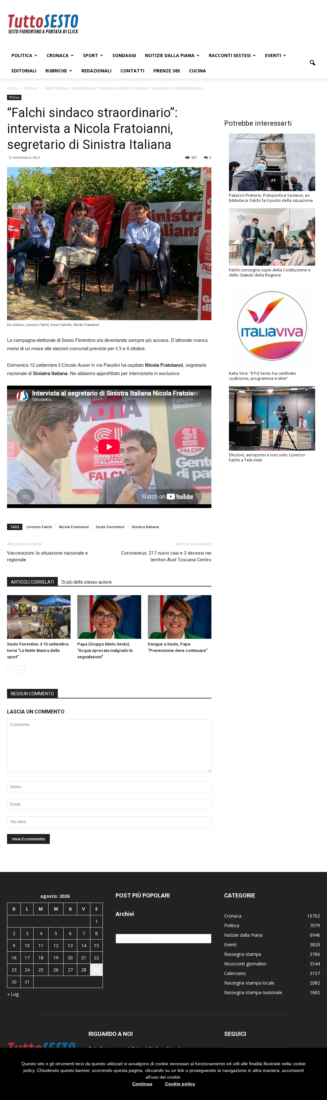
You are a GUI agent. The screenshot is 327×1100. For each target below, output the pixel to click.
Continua (142, 1083)
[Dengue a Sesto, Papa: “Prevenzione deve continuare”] (179, 617)
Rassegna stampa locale (249, 983)
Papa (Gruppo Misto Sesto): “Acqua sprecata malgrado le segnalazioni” (105, 650)
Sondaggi (124, 55)
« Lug (13, 994)
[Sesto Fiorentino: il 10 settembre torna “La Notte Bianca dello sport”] (39, 617)
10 (27, 945)
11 (40, 945)
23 (14, 970)
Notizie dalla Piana (169, 55)
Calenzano (235, 973)
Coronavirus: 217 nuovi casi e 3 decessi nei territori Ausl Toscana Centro (166, 556)
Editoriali (23, 71)
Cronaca (58, 55)
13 (70, 945)
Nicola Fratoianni (74, 526)
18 (40, 958)
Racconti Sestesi (230, 55)
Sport (90, 55)
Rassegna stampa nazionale (253, 992)
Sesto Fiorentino (110, 526)
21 (83, 958)
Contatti (132, 71)
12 (55, 945)
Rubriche (56, 71)
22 (96, 958)
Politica (21, 55)
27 (70, 970)
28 (83, 970)
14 (83, 945)
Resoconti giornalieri (245, 964)
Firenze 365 (166, 71)
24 (27, 970)
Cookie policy (180, 1083)
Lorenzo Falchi (39, 526)
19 (55, 958)
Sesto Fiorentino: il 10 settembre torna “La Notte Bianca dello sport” (38, 650)
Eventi (273, 55)
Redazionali (96, 71)
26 (55, 970)
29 (96, 970)
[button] (312, 63)
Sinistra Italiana (145, 526)
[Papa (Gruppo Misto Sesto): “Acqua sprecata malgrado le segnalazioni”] (109, 617)
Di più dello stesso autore (87, 582)
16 (14, 958)
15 (96, 945)
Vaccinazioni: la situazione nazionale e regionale (47, 556)
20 (70, 958)
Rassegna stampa (242, 954)
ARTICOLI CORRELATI (32, 582)
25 (40, 970)
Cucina (197, 71)
